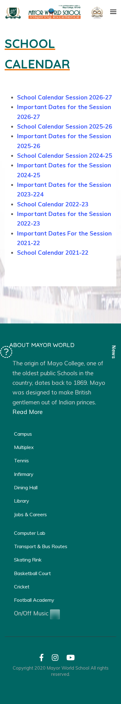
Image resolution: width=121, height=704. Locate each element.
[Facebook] (41, 659)
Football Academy (34, 600)
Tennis (21, 460)
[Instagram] (55, 659)
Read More (27, 412)
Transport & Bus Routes (40, 546)
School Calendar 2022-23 (52, 204)
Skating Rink (28, 560)
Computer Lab (29, 533)
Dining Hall (26, 487)
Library (21, 501)
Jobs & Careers (30, 514)
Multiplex (24, 447)
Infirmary (24, 474)
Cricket (21, 586)
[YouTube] (70, 659)
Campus (23, 434)
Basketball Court (32, 573)
